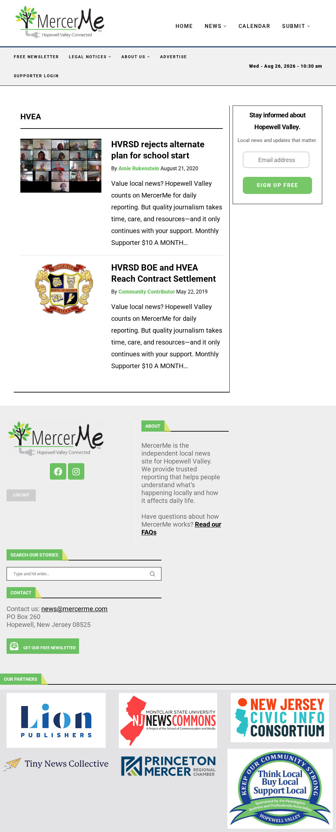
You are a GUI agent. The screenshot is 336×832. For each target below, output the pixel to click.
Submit (293, 26)
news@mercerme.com (74, 609)
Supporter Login (36, 76)
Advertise (173, 57)
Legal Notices (88, 57)
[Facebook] (58, 471)
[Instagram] (76, 471)
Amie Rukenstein (138, 168)
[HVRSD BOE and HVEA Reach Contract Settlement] (60, 289)
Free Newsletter (36, 57)
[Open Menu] (169, 20)
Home (184, 26)
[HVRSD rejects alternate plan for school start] (60, 166)
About (152, 426)
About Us (133, 57)
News (213, 26)
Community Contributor (146, 292)
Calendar (254, 26)
